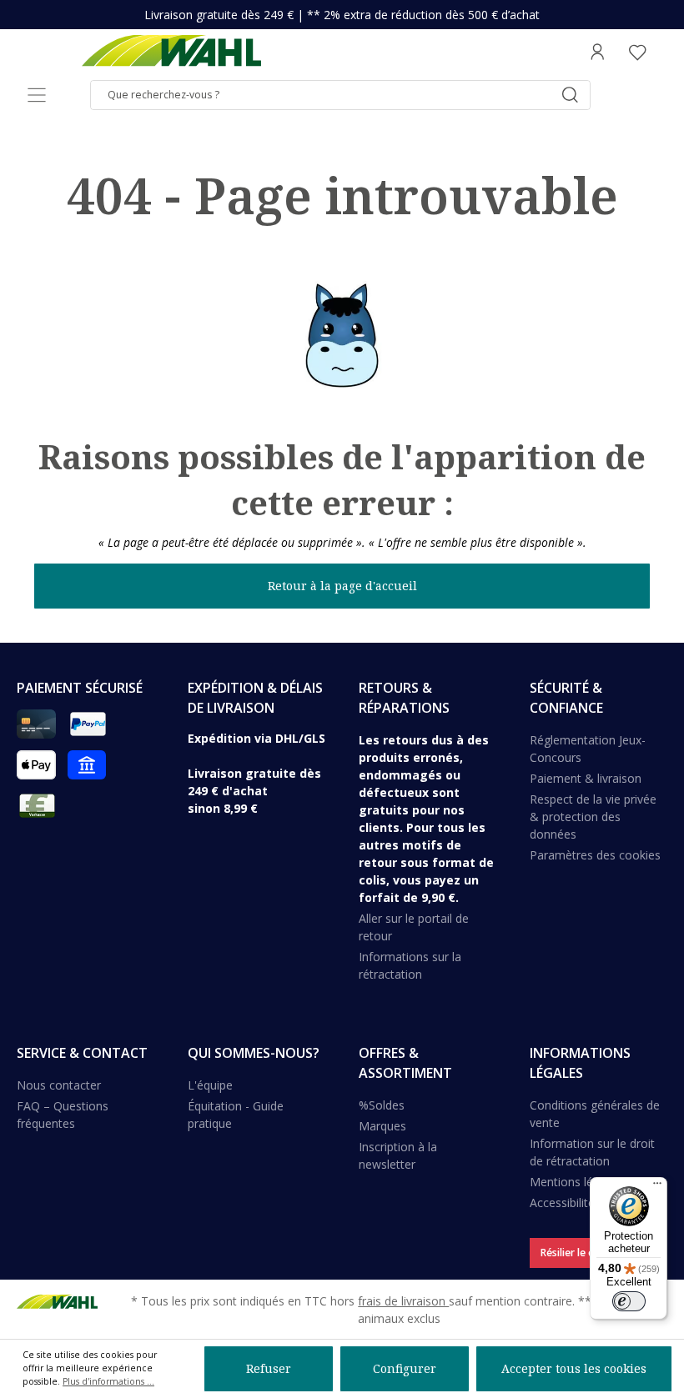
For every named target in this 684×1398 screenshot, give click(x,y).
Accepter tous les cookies (573, 1368)
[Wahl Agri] (171, 51)
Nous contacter (59, 1085)
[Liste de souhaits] (637, 52)
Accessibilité (562, 1202)
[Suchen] (570, 95)
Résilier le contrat (582, 1252)
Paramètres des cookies (595, 855)
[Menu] (37, 95)
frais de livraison (403, 1301)
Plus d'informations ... (108, 1381)
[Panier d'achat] (662, 52)
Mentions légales (575, 1182)
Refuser (268, 1368)
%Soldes (382, 1105)
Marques (382, 1126)
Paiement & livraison (585, 778)
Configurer (404, 1368)
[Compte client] (597, 52)
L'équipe (210, 1085)
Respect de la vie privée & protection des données (593, 816)
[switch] (629, 1301)
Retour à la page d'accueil (342, 586)
